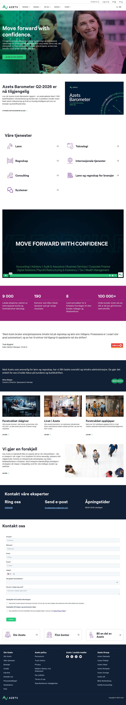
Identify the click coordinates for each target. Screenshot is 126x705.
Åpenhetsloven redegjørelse (46, 683)
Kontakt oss (94, 2)
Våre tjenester (9, 661)
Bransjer (36, 7)
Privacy (38, 665)
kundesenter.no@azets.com (56, 507)
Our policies (39, 675)
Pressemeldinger (10, 681)
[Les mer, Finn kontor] (78, 635)
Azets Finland (102, 661)
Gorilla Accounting (104, 685)
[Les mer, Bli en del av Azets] (120, 635)
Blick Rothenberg (104, 681)
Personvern (39, 656)
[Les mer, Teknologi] (118, 146)
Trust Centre (40, 661)
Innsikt (67, 7)
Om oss (46, 7)
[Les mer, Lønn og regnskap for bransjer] (118, 175)
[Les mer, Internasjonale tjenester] (118, 161)
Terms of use (40, 679)
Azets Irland (102, 665)
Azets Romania (103, 669)
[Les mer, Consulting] (57, 175)
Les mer (4, 435)
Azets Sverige (103, 673)
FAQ (5, 689)
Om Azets (8, 656)
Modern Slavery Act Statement (43, 670)
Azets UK (101, 677)
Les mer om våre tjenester (14, 57)
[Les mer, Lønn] (57, 146)
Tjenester (25, 7)
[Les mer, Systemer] (57, 190)
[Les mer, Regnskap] (57, 161)
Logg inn (104, 2)
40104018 (9, 507)
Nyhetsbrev (8, 685)
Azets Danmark (103, 656)
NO (113, 2)
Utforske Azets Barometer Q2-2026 (13, 111)
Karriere (56, 7)
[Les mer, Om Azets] (36, 635)
